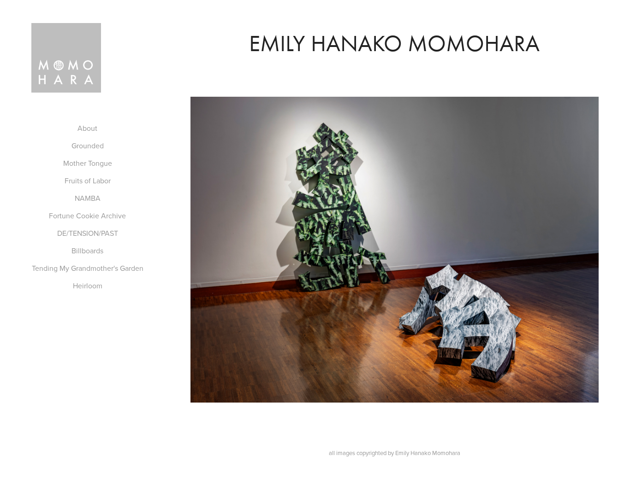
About (87, 128)
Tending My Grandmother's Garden (87, 268)
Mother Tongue (87, 163)
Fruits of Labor (88, 180)
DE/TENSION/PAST (87, 233)
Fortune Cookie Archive (87, 215)
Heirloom (87, 285)
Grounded (87, 145)
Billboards (87, 250)
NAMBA (88, 198)
